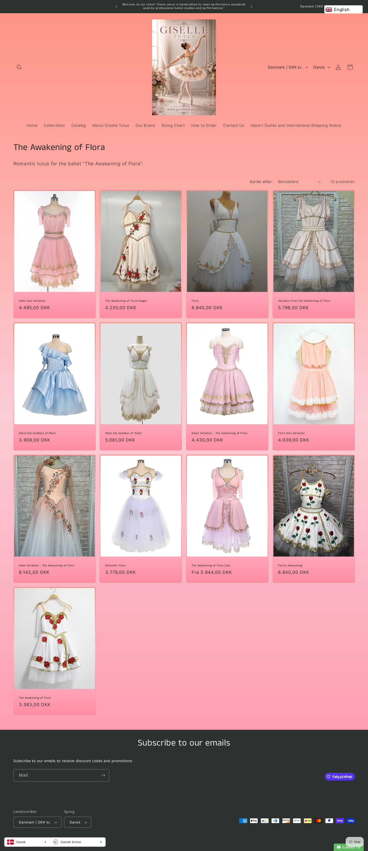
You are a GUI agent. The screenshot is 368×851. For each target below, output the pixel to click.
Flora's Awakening (290, 566)
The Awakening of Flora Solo (211, 566)
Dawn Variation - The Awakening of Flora (219, 433)
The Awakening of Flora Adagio (126, 301)
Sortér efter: (261, 181)
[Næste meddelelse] (251, 6)
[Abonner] (103, 775)
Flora (195, 301)
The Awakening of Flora (35, 698)
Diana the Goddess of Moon (37, 433)
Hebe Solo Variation (32, 301)
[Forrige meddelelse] (116, 6)
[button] (19, 67)
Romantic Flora (115, 566)
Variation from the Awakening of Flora (304, 301)
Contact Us (351, 847)
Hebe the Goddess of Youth (123, 433)
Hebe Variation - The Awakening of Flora (46, 566)
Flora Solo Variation (291, 433)
